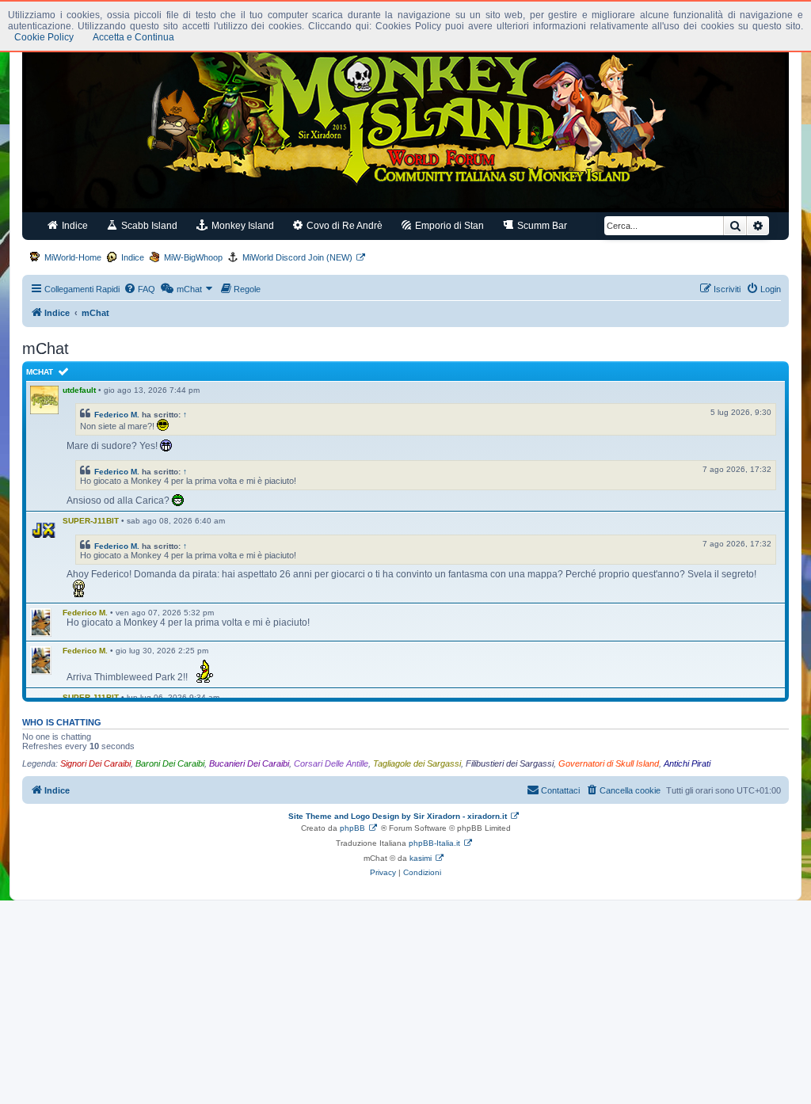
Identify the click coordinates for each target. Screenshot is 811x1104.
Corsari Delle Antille (331, 763)
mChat (39, 371)
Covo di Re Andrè (343, 225)
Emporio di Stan (448, 225)
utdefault (79, 390)
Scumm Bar (541, 225)
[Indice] (405, 117)
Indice (73, 225)
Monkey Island (241, 225)
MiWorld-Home (72, 257)
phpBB (352, 828)
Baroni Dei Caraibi (169, 763)
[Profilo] (44, 530)
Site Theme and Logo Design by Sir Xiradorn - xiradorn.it (397, 816)
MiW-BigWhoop (193, 257)
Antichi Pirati (687, 763)
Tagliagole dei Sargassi (417, 763)
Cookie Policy (44, 37)
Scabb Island (148, 225)
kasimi (420, 858)
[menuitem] (139, 289)
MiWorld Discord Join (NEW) (297, 257)
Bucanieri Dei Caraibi (249, 763)
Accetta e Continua (133, 37)
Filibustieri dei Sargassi (510, 763)
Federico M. (116, 414)
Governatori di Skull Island (608, 763)
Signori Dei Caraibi (95, 763)
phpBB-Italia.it (434, 843)
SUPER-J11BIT (91, 520)
